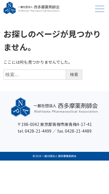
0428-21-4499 (38, 131)
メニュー (100, 9)
